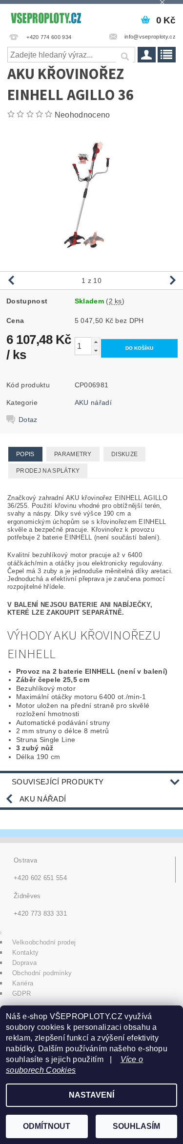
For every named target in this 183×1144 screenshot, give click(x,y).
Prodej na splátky (48, 470)
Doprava (24, 962)
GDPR (21, 993)
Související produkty (57, 782)
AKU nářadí (93, 402)
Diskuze (124, 454)
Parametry (73, 454)
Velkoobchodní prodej (44, 942)
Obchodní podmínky (42, 973)
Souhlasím (136, 1126)
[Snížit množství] (95, 350)
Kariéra (22, 983)
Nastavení (91, 1095)
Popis (25, 454)
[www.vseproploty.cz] (45, 16)
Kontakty (25, 952)
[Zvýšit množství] (95, 341)
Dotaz (28, 419)
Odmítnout (46, 1126)
